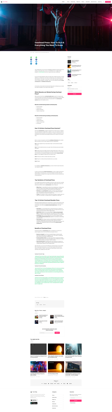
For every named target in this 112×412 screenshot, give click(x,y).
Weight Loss (78, 1)
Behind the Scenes (94, 1)
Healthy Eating (73, 1)
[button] (63, 2)
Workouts (44, 304)
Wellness (83, 1)
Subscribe (108, 1)
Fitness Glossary (72, 402)
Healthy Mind (88, 1)
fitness (37, 304)
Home (31, 52)
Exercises (41, 304)
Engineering (100, 1)
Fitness (68, 1)
